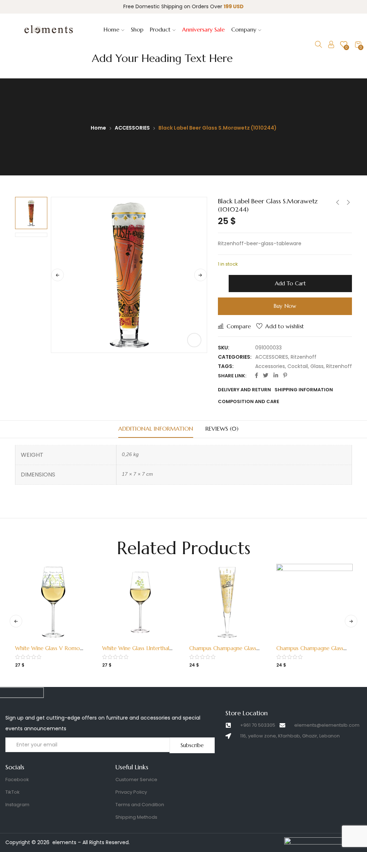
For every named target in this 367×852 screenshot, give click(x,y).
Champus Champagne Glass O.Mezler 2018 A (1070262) (224, 652)
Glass (317, 366)
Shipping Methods (136, 817)
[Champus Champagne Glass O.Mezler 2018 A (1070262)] (227, 602)
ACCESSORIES (132, 127)
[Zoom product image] (194, 340)
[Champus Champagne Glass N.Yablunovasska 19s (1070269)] (314, 602)
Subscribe (192, 745)
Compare (239, 326)
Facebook (17, 779)
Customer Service (136, 779)
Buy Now (284, 305)
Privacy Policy (131, 792)
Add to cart (290, 283)
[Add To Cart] (45, 644)
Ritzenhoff (303, 356)
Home (112, 29)
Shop (137, 29)
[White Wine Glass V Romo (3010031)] (53, 602)
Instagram (17, 804)
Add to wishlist (284, 326)
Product (161, 29)
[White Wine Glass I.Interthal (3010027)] (140, 602)
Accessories (270, 366)
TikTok (12, 792)
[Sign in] (331, 45)
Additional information (155, 428)
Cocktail (297, 366)
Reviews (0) (221, 428)
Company (244, 29)
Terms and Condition (139, 804)
